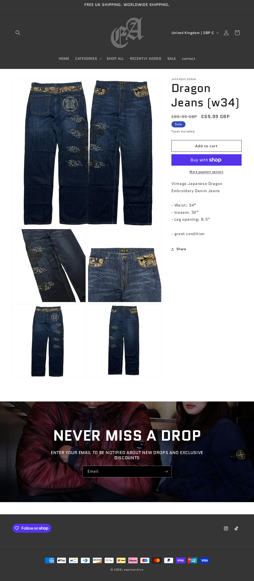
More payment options (206, 172)
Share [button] (181, 248)
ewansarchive (133, 570)
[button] (17, 32)
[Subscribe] (165, 471)
